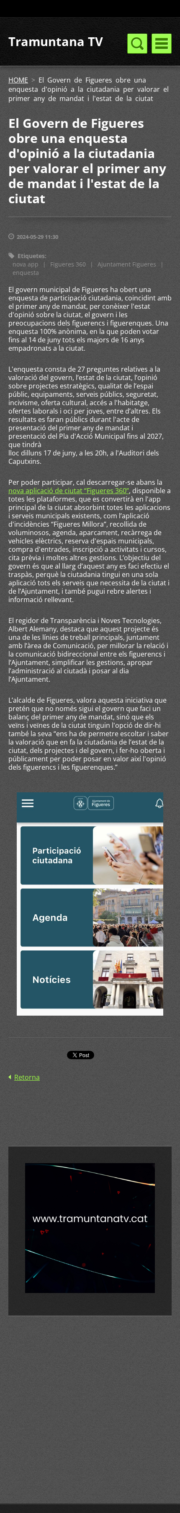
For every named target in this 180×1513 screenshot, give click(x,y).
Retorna (27, 1077)
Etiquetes (31, 256)
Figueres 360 (68, 264)
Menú (162, 44)
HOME (18, 80)
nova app (26, 264)
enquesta (26, 273)
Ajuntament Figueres (127, 264)
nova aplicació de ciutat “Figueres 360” (68, 490)
